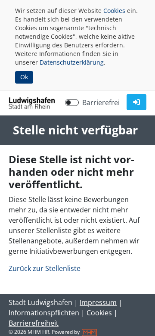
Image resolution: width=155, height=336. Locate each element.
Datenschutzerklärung (72, 62)
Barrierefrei (101, 102)
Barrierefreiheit (34, 323)
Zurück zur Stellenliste (45, 268)
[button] (136, 102)
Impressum (98, 302)
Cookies (114, 10)
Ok (24, 77)
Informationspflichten (44, 312)
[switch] (72, 102)
